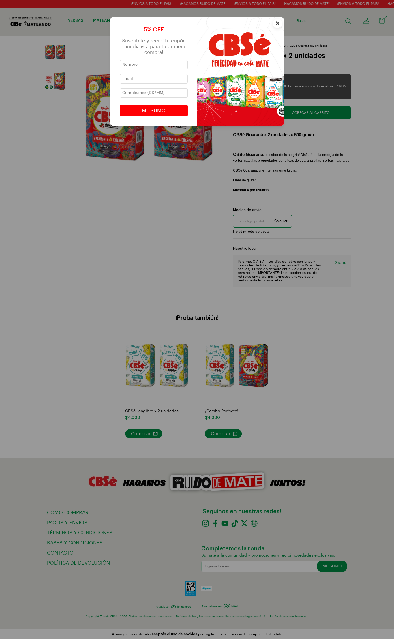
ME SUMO (154, 110)
